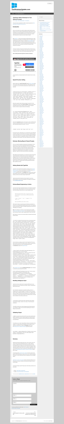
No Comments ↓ (27, 20)
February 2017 (41, 141)
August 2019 (41, 113)
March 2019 (41, 118)
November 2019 (42, 110)
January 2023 (41, 75)
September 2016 (42, 145)
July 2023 (41, 70)
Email (14, 398)
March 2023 (41, 73)
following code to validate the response (20, 326)
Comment (14, 383)
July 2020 (41, 103)
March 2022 (41, 84)
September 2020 (42, 101)
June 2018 (41, 126)
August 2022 (41, 80)
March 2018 (41, 129)
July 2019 (41, 114)
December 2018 (42, 120)
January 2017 (41, 142)
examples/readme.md (18, 180)
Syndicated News (22, 20)
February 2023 (41, 74)
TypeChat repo (25, 245)
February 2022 (41, 85)
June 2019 (41, 115)
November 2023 (42, 66)
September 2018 (42, 123)
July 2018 (41, 125)
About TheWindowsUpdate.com (19, 13)
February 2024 (41, 63)
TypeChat (16, 38)
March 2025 (41, 51)
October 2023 (41, 67)
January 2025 (41, 53)
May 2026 (41, 38)
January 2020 (41, 108)
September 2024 (42, 57)
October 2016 (41, 144)
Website (14, 402)
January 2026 (41, 42)
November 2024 (42, 55)
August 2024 (41, 58)
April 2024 (41, 61)
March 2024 (41, 62)
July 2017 (41, 136)
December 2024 (42, 54)
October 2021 (41, 89)
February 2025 (41, 52)
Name (14, 395)
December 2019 (42, 109)
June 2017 (41, 137)
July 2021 (41, 92)
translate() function (17, 267)
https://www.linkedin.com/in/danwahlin (23, 371)
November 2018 (42, 121)
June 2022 (41, 82)
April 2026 (41, 39)
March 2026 (41, 40)
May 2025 (41, 49)
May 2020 (41, 105)
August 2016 (41, 146)
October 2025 (41, 45)
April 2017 (41, 139)
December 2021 (42, 87)
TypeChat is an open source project (18, 359)
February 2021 (41, 96)
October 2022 (41, 78)
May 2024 (41, 60)
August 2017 (41, 135)
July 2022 (41, 81)
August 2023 (41, 69)
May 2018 (41, 127)
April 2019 (41, 117)
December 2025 (42, 43)
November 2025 (42, 44)
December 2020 (42, 98)
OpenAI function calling (23, 352)
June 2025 (41, 48)
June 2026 (41, 37)
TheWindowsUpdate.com (21, 9)
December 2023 (42, 65)
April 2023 (41, 72)
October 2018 (41, 122)
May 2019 (41, 116)
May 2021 (41, 94)
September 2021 (42, 90)
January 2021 (41, 97)
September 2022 (42, 79)
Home (13, 13)
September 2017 (42, 134)
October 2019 (41, 111)
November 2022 (42, 77)
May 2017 (41, 138)
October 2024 (41, 56)
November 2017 (42, 132)
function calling (31, 83)
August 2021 (41, 91)
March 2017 (41, 140)
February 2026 (41, 41)
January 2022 (41, 86)
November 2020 (42, 99)
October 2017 (41, 133)
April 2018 (41, 128)
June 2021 (41, 93)
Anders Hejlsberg (30, 40)
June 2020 (41, 104)
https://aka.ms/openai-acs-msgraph (19, 210)
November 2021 (42, 88)
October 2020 (41, 100)
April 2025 (41, 50)
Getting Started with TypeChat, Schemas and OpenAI (24, 349)
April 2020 (41, 106)
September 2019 (42, 112)
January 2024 (41, 64)
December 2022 (42, 76)
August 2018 (41, 124)
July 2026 (41, 36)
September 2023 (42, 68)
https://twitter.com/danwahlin (21, 370)
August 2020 (41, 102)
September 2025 (42, 46)
